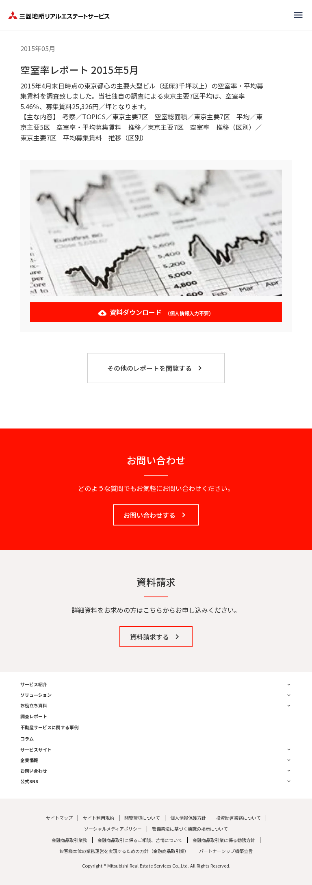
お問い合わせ (33, 771)
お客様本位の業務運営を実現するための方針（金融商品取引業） (124, 851)
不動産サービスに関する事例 (49, 727)
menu (298, 15)
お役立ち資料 (33, 705)
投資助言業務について (238, 818)
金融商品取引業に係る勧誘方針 (224, 840)
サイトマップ (59, 818)
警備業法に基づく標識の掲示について (190, 829)
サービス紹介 (33, 684)
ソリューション (36, 695)
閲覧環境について (142, 818)
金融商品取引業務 (69, 840)
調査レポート (33, 716)
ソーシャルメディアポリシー (113, 829)
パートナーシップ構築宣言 (226, 851)
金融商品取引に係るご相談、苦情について (140, 840)
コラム (27, 739)
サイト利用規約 (98, 818)
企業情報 (29, 760)
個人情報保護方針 (188, 818)
